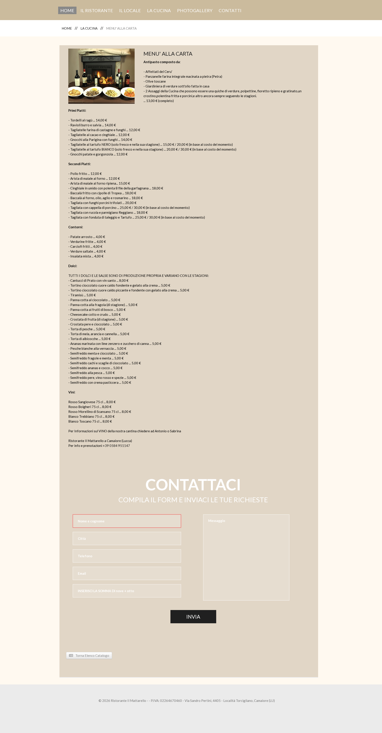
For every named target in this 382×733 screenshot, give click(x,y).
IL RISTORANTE (96, 10)
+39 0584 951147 (116, 446)
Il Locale (130, 10)
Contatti (230, 10)
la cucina (159, 10)
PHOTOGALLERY (194, 10)
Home (67, 10)
